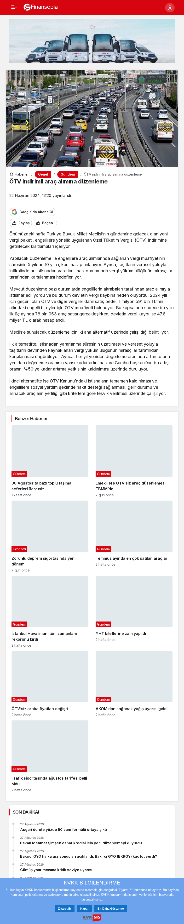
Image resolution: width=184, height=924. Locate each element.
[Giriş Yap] (170, 7)
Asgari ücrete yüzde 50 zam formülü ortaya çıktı (63, 829)
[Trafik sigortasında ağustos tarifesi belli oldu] (50, 756)
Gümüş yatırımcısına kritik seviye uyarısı (56, 869)
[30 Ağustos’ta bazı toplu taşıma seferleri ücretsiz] (50, 461)
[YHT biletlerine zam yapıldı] (134, 611)
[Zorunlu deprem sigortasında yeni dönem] (50, 536)
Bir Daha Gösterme (111, 908)
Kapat (84, 908)
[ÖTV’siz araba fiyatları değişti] (50, 684)
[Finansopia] (41, 7)
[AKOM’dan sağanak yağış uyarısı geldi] (134, 684)
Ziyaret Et (64, 908)
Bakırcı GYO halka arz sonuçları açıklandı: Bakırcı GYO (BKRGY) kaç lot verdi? (88, 856)
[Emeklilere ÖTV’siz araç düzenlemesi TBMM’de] (134, 461)
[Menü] (14, 7)
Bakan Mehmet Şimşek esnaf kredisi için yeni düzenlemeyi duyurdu (81, 843)
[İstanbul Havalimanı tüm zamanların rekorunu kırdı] (50, 611)
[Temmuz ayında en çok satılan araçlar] (134, 536)
